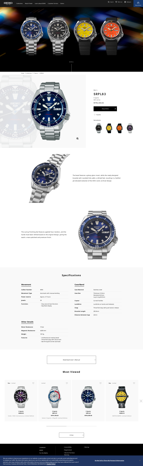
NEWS (41, 450)
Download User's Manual (71, 360)
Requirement (68, 450)
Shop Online (105, 109)
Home (22, 73)
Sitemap (86, 447)
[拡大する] (77, 138)
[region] (71, 460)
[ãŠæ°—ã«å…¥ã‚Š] (33, 383)
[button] (110, 2)
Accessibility (67, 447)
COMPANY (42, 447)
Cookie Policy (51, 464)
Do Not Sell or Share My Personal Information (109, 460)
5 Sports (36, 73)
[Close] (140, 460)
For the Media (43, 453)
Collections (29, 73)
